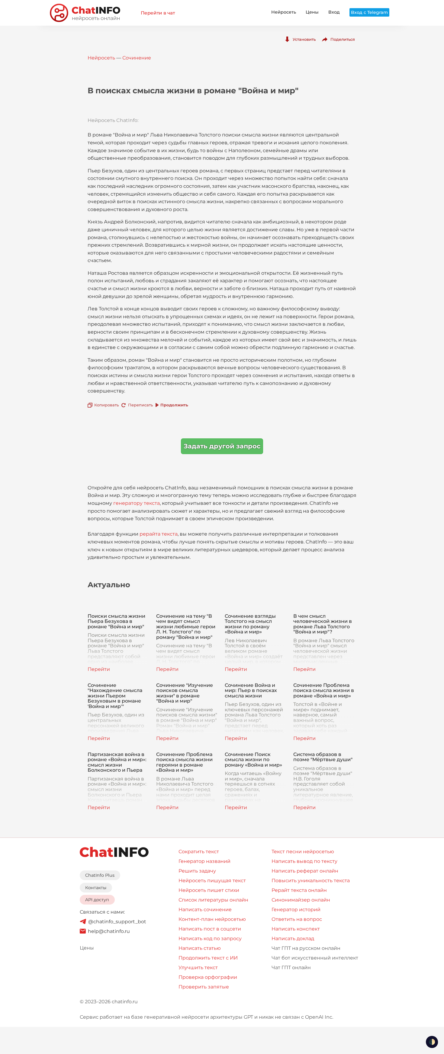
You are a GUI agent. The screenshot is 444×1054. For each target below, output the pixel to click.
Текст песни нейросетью (303, 851)
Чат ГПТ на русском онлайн (306, 948)
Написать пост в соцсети (210, 929)
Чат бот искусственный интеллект (315, 958)
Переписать (140, 404)
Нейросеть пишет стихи (209, 890)
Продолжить (174, 404)
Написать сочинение (205, 909)
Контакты (95, 887)
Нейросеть (283, 12)
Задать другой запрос (222, 446)
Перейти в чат (158, 13)
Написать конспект (296, 929)
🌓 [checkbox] (432, 1042)
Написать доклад (293, 938)
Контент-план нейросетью (212, 919)
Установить (304, 39)
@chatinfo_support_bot (117, 921)
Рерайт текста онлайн (299, 890)
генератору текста (136, 503)
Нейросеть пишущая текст (212, 880)
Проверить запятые (204, 987)
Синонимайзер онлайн (301, 900)
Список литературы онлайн (213, 900)
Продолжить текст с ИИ (208, 958)
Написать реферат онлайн (305, 871)
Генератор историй (296, 909)
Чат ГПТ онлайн (291, 967)
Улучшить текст (198, 967)
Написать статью (200, 948)
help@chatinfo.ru (109, 931)
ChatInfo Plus (99, 875)
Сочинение (136, 58)
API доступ (97, 899)
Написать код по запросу (210, 938)
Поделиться (342, 39)
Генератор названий (204, 861)
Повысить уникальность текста (311, 880)
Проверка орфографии (208, 977)
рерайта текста (159, 534)
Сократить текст (199, 851)
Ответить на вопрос (297, 919)
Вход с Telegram (369, 12)
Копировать (106, 404)
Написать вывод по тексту (304, 861)
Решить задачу (197, 871)
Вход (334, 12)
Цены (312, 12)
